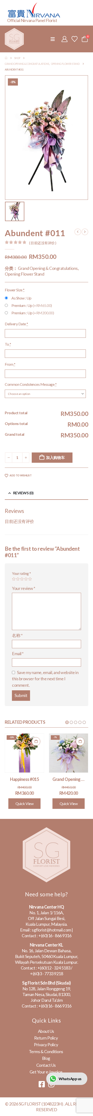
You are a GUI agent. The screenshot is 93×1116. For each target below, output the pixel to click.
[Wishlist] (74, 39)
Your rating (21, 573)
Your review (23, 588)
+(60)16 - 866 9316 (54, 935)
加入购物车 (55, 457)
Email (18, 653)
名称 (17, 635)
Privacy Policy (46, 1044)
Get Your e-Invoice (46, 1071)
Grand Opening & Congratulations (48, 268)
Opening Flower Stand (24, 274)
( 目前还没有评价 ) (42, 243)
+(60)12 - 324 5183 (53, 967)
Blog (46, 1058)
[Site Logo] (14, 39)
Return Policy (46, 1037)
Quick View (24, 803)
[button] (52, 39)
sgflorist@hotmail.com (51, 929)
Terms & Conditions (46, 1051)
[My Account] (64, 39)
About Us (46, 1031)
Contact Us (46, 1065)
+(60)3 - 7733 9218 (46, 973)
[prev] (77, 232)
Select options (36, 741)
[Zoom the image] (46, 830)
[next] (85, 232)
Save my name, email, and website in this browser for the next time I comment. (45, 679)
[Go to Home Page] (6, 58)
